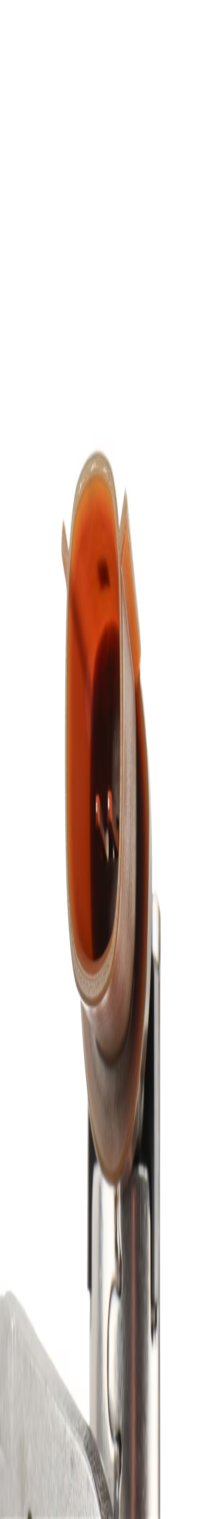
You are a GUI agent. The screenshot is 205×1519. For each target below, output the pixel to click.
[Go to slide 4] (9, 653)
